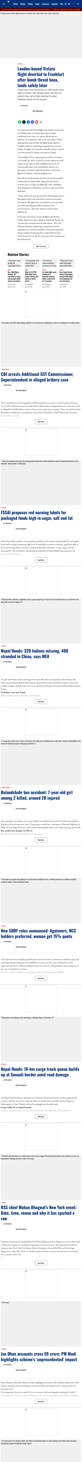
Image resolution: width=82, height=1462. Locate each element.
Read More (41, 421)
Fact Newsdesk (37, 111)
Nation (22, 3)
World (62, 3)
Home (15, 3)
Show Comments (41, 246)
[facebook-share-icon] (28, 123)
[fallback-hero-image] (15, 263)
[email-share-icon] (36, 123)
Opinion (55, 3)
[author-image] (24, 111)
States (30, 3)
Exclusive (45, 3)
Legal (37, 3)
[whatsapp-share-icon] (19, 123)
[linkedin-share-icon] (32, 123)
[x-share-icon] (24, 123)
